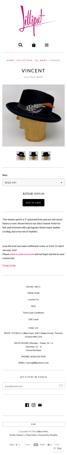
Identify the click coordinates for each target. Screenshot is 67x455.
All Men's (41, 60)
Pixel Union (31, 435)
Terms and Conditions (33, 312)
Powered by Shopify (47, 435)
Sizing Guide (9, 265)
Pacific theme (16, 435)
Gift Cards (34, 319)
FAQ (33, 306)
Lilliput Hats (33, 76)
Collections (24, 60)
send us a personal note (22, 254)
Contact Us (33, 299)
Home (10, 60)
